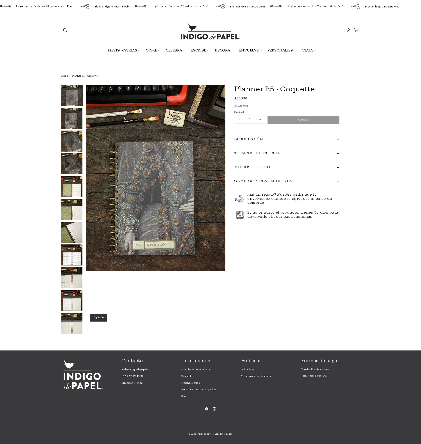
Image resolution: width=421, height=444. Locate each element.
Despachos (187, 376)
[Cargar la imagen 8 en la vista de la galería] (71, 254)
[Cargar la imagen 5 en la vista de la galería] (71, 186)
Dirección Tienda (132, 383)
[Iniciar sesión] (349, 31)
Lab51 (229, 434)
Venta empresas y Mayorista (198, 389)
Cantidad (239, 112)
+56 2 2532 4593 (132, 376)
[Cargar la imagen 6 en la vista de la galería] (71, 209)
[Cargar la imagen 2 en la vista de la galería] (71, 118)
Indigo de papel (204, 434)
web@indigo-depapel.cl (135, 369)
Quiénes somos (190, 383)
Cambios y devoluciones (196, 369)
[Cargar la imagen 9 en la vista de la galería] (71, 277)
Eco (183, 396)
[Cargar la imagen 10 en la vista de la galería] (71, 300)
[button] (65, 31)
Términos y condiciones (256, 376)
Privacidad (248, 369)
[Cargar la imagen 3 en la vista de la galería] (71, 141)
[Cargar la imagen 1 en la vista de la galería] (71, 95)
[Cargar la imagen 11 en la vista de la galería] (71, 323)
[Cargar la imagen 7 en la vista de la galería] (71, 232)
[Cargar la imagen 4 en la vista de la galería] (71, 163)
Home (64, 75)
